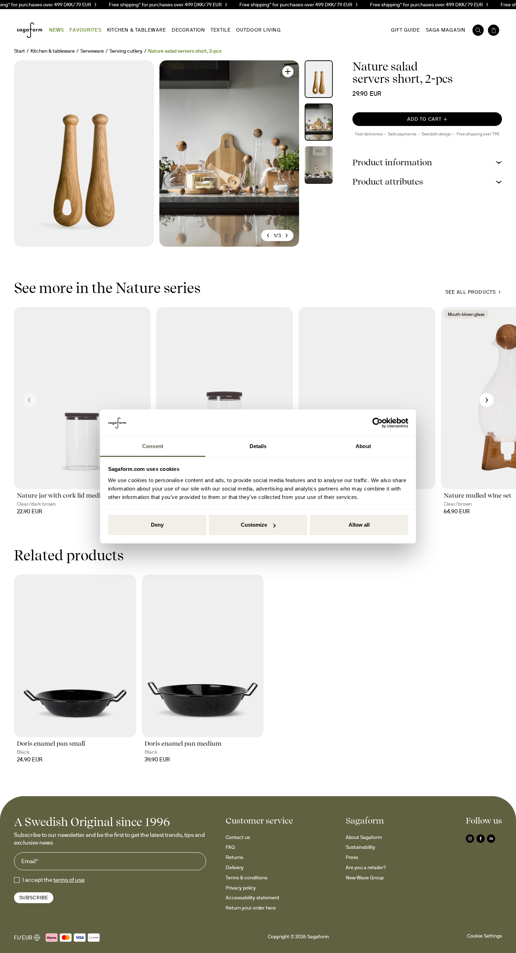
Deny (157, 525)
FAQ (230, 847)
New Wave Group (365, 877)
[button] (427, 162)
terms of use (69, 880)
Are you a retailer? (366, 867)
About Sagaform (364, 837)
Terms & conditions (246, 877)
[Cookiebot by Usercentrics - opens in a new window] (377, 423)
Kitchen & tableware (53, 51)
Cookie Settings (484, 935)
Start (19, 51)
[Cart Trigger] (493, 30)
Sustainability (360, 847)
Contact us (238, 837)
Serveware (92, 51)
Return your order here (251, 908)
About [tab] (363, 446)
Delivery (235, 867)
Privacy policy (241, 888)
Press (352, 857)
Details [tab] (258, 446)
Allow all (359, 525)
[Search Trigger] (478, 30)
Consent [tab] (152, 446)
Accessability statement (252, 897)
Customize (254, 525)
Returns (234, 857)
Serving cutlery (126, 51)
